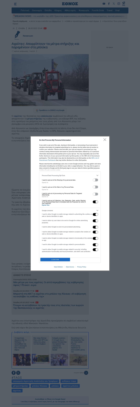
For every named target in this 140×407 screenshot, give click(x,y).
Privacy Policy (81, 267)
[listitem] (70, 175)
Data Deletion (58, 267)
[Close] (105, 140)
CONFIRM (55, 259)
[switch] (95, 180)
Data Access (70, 267)
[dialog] (70, 203)
